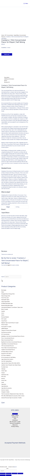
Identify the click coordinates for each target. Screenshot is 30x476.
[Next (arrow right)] (8, 475)
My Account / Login (15, 421)
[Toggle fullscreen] (8, 473)
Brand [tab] (5, 80)
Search (3, 276)
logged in (9, 265)
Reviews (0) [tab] (7, 82)
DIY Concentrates (9, 35)
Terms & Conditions (15, 423)
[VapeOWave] (11, 66)
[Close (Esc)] (20, 473)
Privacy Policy (15, 426)
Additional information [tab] (9, 79)
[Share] (14, 473)
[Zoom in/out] (3, 473)
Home (2, 35)
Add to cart (6, 54)
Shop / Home (15, 415)
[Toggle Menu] (15, 414)
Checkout (15, 420)
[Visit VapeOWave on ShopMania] (15, 433)
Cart (15, 418)
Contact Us (15, 417)
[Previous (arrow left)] (3, 475)
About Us (15, 425)
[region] (15, 15)
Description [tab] (6, 77)
